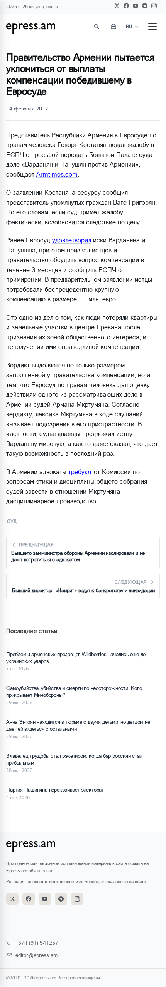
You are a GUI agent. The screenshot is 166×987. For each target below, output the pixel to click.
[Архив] (113, 26)
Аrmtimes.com (57, 174)
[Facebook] (126, 5)
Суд (12, 521)
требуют (80, 472)
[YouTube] (135, 5)
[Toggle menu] (152, 26)
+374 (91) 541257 (36, 942)
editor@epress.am (36, 955)
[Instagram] (154, 5)
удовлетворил (71, 240)
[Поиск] (96, 26)
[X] (117, 5)
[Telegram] (144, 5)
